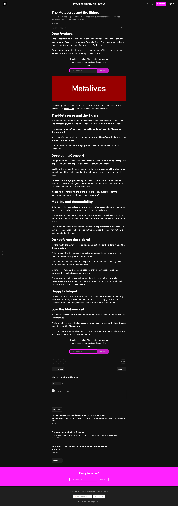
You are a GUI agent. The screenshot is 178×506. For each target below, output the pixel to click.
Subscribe (161, 4)
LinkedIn (96, 124)
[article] (89, 420)
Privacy (87, 491)
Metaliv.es (69, 108)
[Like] (54, 28)
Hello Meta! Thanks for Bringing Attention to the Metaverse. (80, 446)
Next (120, 369)
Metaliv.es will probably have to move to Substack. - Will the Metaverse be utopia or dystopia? (85, 435)
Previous (59, 369)
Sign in (171, 4)
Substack (79, 502)
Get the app (99, 496)
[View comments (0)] (58, 28)
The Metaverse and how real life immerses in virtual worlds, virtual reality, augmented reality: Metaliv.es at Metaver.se (88, 419)
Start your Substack (84, 496)
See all (55, 461)
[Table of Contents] (2, 253)
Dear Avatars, (56, 449)
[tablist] (60, 384)
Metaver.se (74, 326)
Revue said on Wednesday (91, 45)
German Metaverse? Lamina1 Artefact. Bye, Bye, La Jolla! (78, 415)
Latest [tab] (59, 409)
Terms (93, 491)
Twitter (84, 124)
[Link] (48, 33)
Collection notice (102, 491)
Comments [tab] (56, 384)
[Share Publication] (153, 4)
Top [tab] (54, 409)
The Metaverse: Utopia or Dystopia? (69, 432)
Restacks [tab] (65, 384)
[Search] (148, 4)
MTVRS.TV (86, 334)
